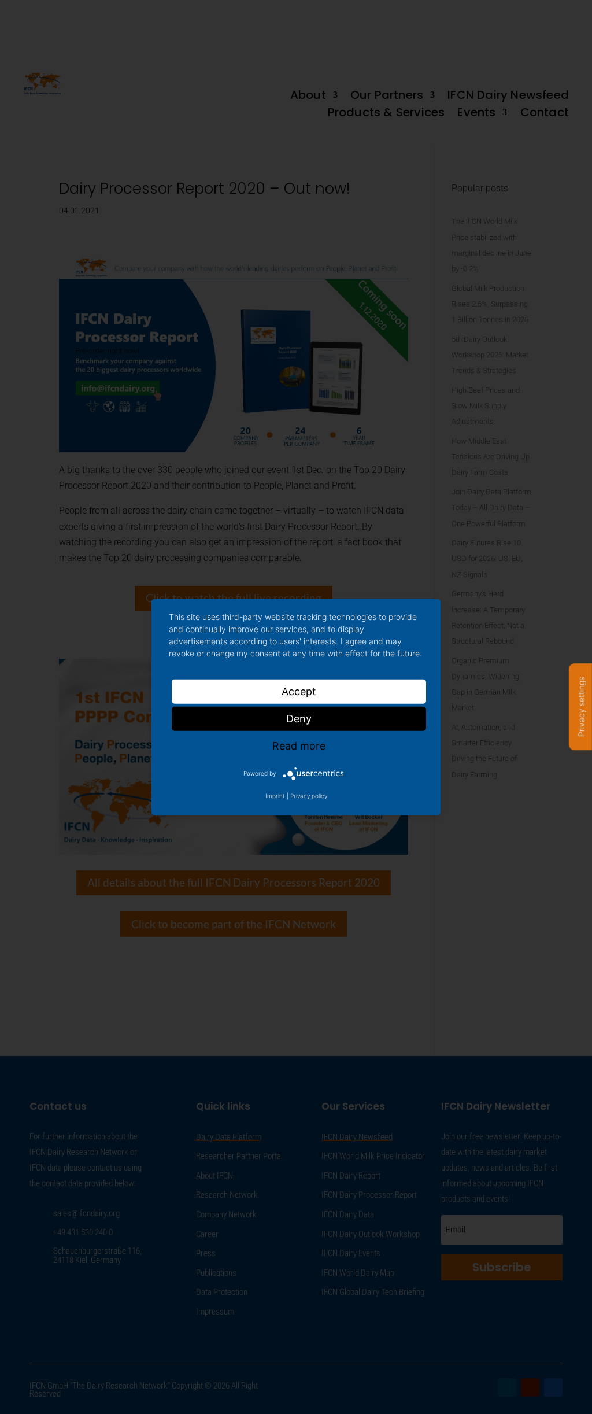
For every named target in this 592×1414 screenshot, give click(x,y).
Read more (298, 745)
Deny (299, 718)
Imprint (275, 795)
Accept (299, 691)
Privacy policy (308, 795)
